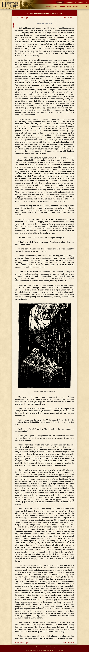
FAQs (36, 647)
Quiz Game (79, 2)
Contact (59, 647)
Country (48, 6)
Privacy (52, 647)
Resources (69, 2)
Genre (55, 6)
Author (62, 6)
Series (75, 6)
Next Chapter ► (68, 18)
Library (60, 2)
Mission (29, 647)
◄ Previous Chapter (22, 18)
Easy (69, 6)
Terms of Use (43, 647)
